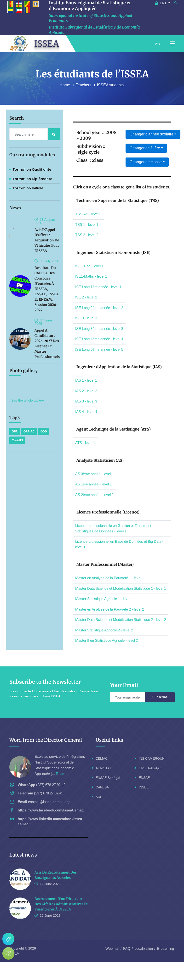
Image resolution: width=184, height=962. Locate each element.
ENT (163, 3)
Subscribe (159, 697)
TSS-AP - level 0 (88, 214)
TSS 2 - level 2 (86, 235)
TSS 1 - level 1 (86, 224)
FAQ (126, 948)
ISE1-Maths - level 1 (91, 276)
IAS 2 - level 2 (86, 391)
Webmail (112, 948)
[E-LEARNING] (8, 953)
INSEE (144, 787)
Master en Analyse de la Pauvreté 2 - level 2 (109, 609)
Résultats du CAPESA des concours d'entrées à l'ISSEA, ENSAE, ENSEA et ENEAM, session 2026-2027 (46, 289)
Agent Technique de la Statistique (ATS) (113, 429)
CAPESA (102, 787)
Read (60, 774)
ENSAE (144, 778)
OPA (15, 431)
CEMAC (102, 758)
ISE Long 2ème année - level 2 (99, 308)
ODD (43, 431)
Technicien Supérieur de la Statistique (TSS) (117, 200)
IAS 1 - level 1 (86, 380)
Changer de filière (145, 148)
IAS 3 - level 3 (86, 401)
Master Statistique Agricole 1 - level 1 (104, 599)
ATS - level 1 (85, 443)
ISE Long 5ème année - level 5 (99, 349)
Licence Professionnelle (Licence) (107, 512)
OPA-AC (29, 431)
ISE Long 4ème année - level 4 (99, 339)
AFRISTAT (103, 768)
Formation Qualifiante (32, 169)
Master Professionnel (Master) (105, 564)
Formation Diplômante (32, 179)
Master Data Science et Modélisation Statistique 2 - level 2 (120, 620)
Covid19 (17, 440)
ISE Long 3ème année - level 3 (99, 328)
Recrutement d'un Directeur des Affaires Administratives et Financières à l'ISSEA (61, 904)
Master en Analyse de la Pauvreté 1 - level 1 (109, 578)
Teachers (84, 85)
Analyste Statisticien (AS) (100, 460)
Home (65, 85)
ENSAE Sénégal (108, 778)
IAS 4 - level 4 (86, 412)
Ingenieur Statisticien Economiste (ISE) (113, 252)
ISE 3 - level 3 (86, 318)
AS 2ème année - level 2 (94, 495)
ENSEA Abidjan (150, 768)
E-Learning (165, 948)
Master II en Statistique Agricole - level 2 (106, 640)
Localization (143, 948)
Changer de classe (146, 162)
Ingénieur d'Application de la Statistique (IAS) (119, 366)
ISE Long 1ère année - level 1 (98, 287)
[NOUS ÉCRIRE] (8, 939)
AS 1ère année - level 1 (93, 484)
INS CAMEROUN (152, 758)
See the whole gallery (27, 400)
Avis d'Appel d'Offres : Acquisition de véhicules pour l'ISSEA (46, 240)
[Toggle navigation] (172, 43)
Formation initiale (28, 188)
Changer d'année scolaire (151, 134)
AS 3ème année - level (93, 474)
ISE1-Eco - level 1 (89, 266)
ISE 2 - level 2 (86, 297)
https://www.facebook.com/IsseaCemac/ (51, 810)
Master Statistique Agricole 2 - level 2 (104, 630)
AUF (99, 797)
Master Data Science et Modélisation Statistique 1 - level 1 (120, 588)
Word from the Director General (45, 740)
